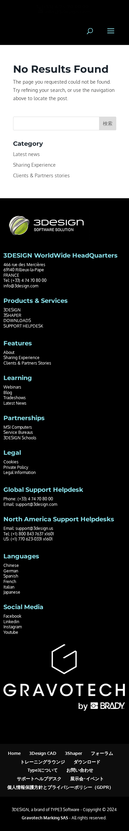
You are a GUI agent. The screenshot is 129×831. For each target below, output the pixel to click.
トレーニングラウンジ (42, 761)
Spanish (10, 576)
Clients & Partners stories (41, 175)
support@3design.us (34, 528)
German (10, 570)
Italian (8, 587)
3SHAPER (12, 315)
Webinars (12, 387)
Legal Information (19, 472)
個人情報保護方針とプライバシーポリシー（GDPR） (60, 787)
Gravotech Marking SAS (45, 817)
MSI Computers (17, 427)
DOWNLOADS (17, 320)
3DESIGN (12, 309)
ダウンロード (87, 761)
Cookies (11, 461)
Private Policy (15, 467)
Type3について (43, 770)
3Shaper (73, 753)
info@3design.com (20, 285)
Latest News (14, 403)
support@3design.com (36, 504)
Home (14, 753)
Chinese (11, 565)
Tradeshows (14, 397)
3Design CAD (42, 753)
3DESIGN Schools (19, 437)
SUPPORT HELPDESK (23, 326)
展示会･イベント (87, 778)
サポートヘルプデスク (39, 778)
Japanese (11, 592)
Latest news (26, 154)
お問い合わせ (79, 770)
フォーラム (102, 753)
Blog (7, 392)
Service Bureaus (18, 432)
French (9, 581)
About (8, 352)
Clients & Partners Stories (27, 363)
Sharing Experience (34, 165)
